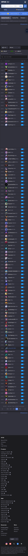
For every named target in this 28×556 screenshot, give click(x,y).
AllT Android (4, 504)
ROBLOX (3, 463)
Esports (3, 491)
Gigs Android (4, 512)
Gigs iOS (3, 514)
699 (17, 409)
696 (7, 409)
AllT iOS (3, 506)
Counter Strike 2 (5, 474)
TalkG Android (4, 516)
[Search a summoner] (20, 6)
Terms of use (4, 529)
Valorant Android (5, 508)
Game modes (15, 13)
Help (2, 531)
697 (11, 409)
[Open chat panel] (27, 30)
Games (2, 485)
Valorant (3, 459)
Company (3, 442)
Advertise (16, 529)
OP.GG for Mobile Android (7, 501)
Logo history (4, 446)
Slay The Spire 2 (5, 472)
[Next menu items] (20, 14)
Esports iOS (4, 521)
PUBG (2, 461)
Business (16, 527)
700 (20, 409)
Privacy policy (4, 527)
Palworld (3, 455)
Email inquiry (4, 533)
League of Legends (5, 452)
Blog (2, 444)
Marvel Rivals (4, 468)
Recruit (16, 531)
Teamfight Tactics (5, 453)
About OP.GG (4, 440)
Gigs (2, 493)
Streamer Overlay (5, 495)
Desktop (3, 483)
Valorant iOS (4, 510)
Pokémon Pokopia (5, 467)
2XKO (2, 480)
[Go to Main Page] (3, 2)
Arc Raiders (4, 470)
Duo (2, 487)
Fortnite (3, 476)
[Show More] (8, 1)
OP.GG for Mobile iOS (6, 503)
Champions (4, 13)
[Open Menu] (25, 1)
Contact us (3, 535)
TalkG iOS (3, 518)
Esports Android (5, 519)
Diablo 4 (3, 478)
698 (14, 409)
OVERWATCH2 (4, 465)
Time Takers (4, 482)
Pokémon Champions (6, 457)
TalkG (2, 489)
